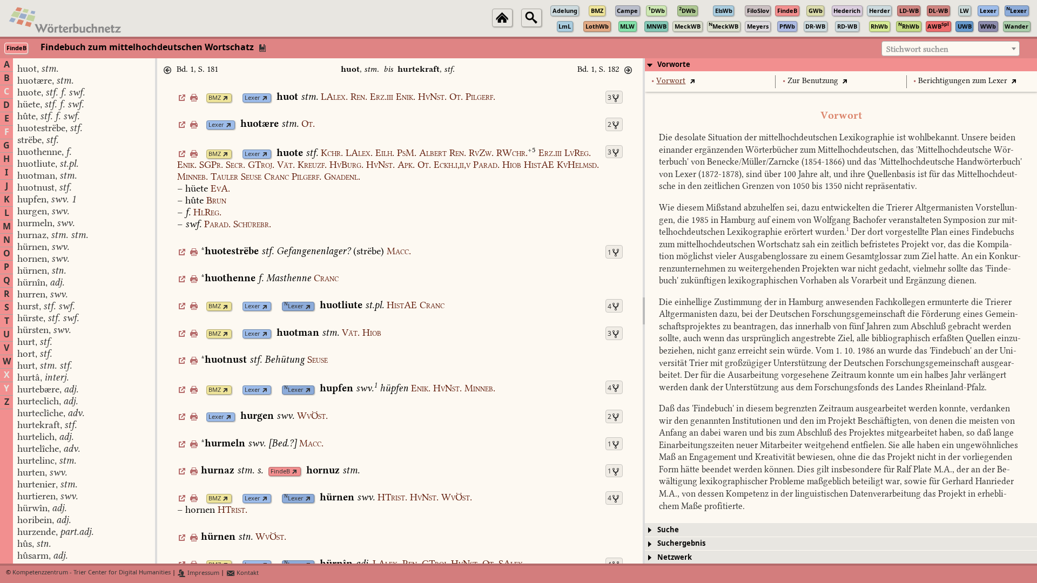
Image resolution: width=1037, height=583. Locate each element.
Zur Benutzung (812, 80)
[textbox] (950, 49)
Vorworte (673, 64)
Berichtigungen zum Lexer (962, 80)
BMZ (214, 98)
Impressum (202, 573)
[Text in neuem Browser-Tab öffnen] (692, 80)
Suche (668, 530)
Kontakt (247, 573)
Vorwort (670, 80)
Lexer (252, 98)
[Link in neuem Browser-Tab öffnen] (225, 98)
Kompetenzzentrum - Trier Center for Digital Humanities (91, 573)
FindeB (280, 471)
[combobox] (950, 48)
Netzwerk (674, 557)
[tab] (841, 64)
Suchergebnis (681, 543)
